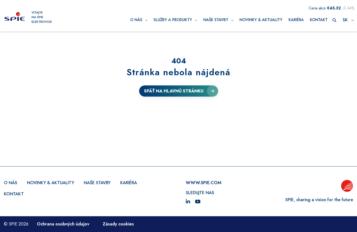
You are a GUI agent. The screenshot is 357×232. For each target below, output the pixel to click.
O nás (137, 20)
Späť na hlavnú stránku (174, 91)
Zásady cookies (118, 224)
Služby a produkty (173, 20)
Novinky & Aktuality (260, 20)
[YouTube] (198, 202)
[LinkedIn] (188, 202)
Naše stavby (216, 20)
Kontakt (319, 20)
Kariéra (296, 20)
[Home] (14, 17)
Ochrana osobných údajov (63, 224)
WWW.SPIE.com (203, 183)
